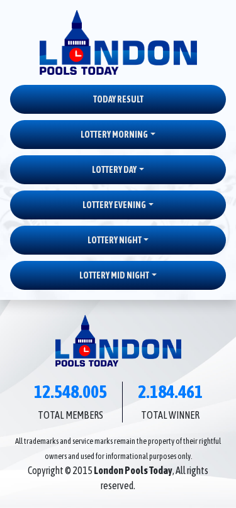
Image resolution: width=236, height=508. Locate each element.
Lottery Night (114, 240)
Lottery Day (114, 170)
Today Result (118, 99)
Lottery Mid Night (114, 275)
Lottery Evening (114, 205)
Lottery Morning (114, 135)
